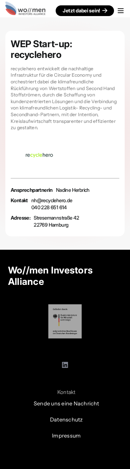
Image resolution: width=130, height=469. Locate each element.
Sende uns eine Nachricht (66, 403)
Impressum (66, 435)
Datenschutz (66, 419)
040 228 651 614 (49, 207)
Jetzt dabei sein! (81, 10)
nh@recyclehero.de (51, 200)
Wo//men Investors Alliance (50, 276)
